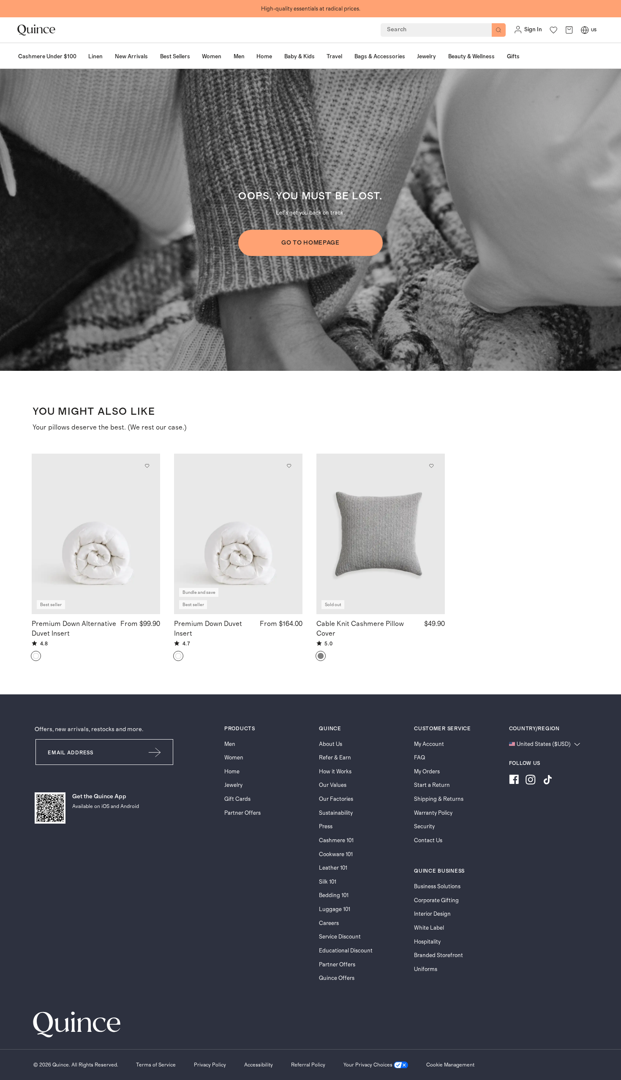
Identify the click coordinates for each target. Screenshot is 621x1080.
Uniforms (425, 969)
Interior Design (432, 914)
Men (229, 744)
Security (424, 827)
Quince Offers (336, 978)
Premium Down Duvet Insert (208, 628)
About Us (330, 744)
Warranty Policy (433, 813)
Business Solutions (437, 887)
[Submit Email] (155, 752)
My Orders (427, 772)
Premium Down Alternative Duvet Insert (74, 628)
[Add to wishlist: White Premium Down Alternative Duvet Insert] (146, 466)
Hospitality (427, 942)
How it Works (335, 772)
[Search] (499, 30)
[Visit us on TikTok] (547, 781)
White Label (429, 928)
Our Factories (336, 799)
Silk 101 (327, 882)
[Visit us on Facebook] (514, 781)
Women (233, 758)
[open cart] (569, 30)
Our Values (332, 785)
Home (232, 772)
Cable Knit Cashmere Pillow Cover (360, 628)
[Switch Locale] (584, 30)
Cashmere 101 (336, 840)
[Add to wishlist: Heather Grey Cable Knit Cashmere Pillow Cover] (431, 466)
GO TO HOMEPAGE (310, 243)
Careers (329, 923)
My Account (429, 744)
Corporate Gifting (436, 900)
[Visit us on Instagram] (531, 781)
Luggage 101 (334, 909)
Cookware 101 (336, 854)
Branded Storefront (438, 955)
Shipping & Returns (438, 799)
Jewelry (233, 785)
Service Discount (340, 937)
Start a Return (432, 785)
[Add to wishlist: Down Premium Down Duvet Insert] (289, 466)
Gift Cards (237, 799)
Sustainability (336, 813)
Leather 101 (333, 868)
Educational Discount (346, 951)
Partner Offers (242, 813)
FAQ (419, 758)
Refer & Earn (335, 758)
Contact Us (428, 840)
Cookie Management (450, 1064)
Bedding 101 (334, 895)
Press (325, 827)
